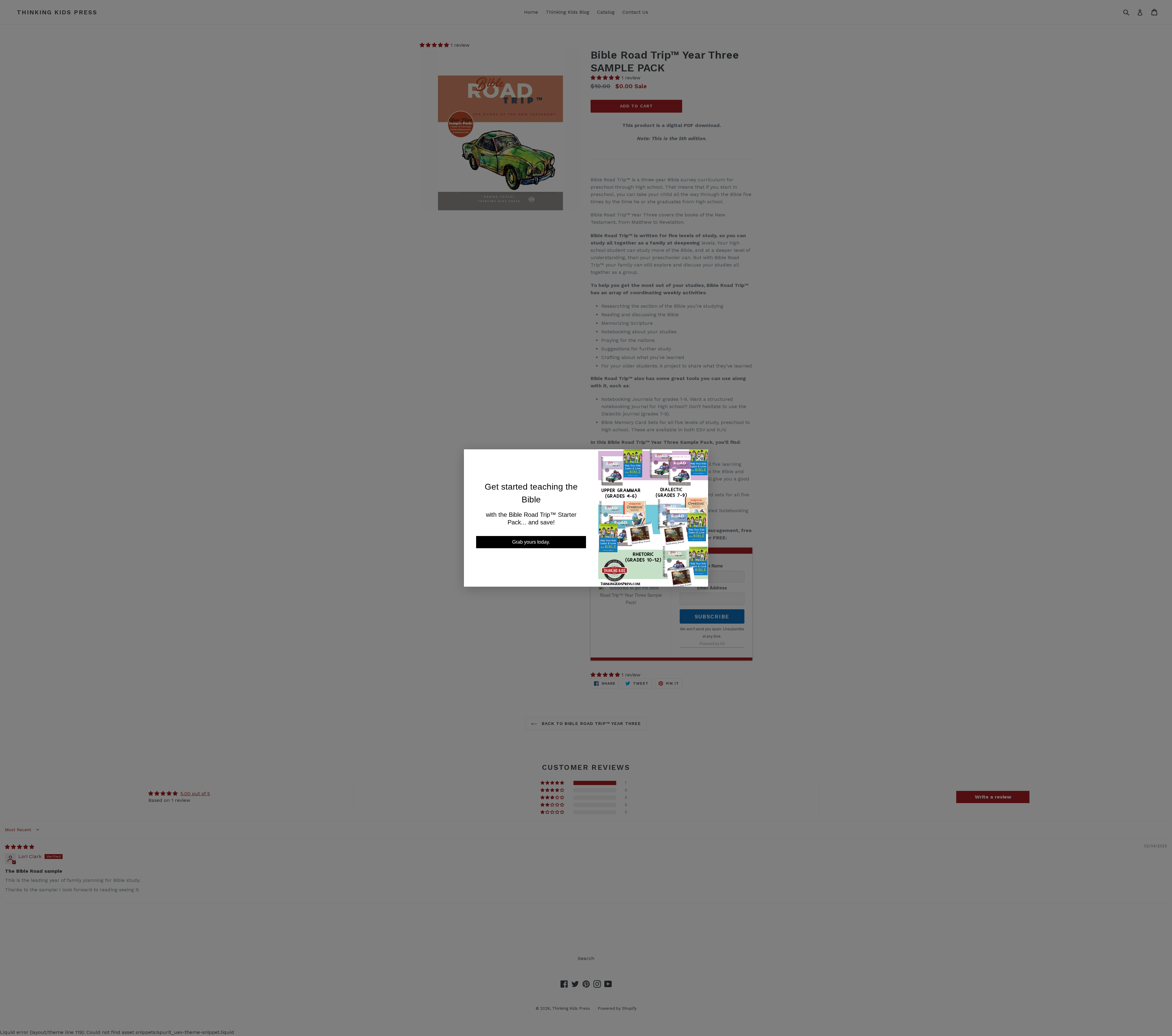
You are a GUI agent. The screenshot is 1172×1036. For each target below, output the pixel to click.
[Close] (699, 459)
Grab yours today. (531, 542)
